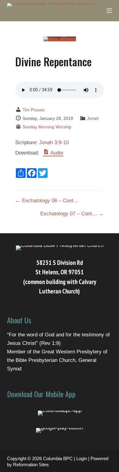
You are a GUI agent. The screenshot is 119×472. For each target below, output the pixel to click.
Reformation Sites (31, 464)
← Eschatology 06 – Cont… (47, 200)
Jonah (93, 118)
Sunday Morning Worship (47, 126)
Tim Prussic (34, 109)
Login (81, 458)
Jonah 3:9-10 (54, 142)
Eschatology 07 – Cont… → (72, 214)
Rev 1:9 (50, 343)
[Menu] (109, 10)
